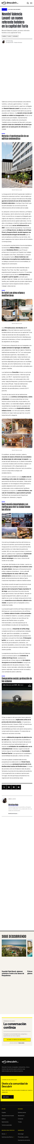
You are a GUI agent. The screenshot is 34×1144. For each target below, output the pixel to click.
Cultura (3, 1118)
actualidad (15, 36)
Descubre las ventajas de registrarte (17, 1039)
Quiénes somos (22, 1112)
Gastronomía (5, 1122)
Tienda (20, 1122)
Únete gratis (7, 1096)
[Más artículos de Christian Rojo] (4, 800)
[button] (17, 165)
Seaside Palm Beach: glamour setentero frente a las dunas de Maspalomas (13, 973)
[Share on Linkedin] (13, 787)
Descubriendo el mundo (8, 1115)
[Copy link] (18, 787)
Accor (9, 36)
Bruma (3, 1134)
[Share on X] (4, 787)
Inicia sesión (21, 1043)
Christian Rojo (10, 40)
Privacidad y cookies (23, 1137)
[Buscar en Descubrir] (27, 3)
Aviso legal (20, 1134)
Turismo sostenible (7, 1125)
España (4, 1112)
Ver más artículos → (13, 813)
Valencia (4, 36)
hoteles (4, 9)
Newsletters (21, 1115)
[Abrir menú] (31, 3)
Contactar (20, 1118)
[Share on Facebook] (9, 787)
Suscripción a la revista (24, 1140)
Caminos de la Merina (7, 1137)
